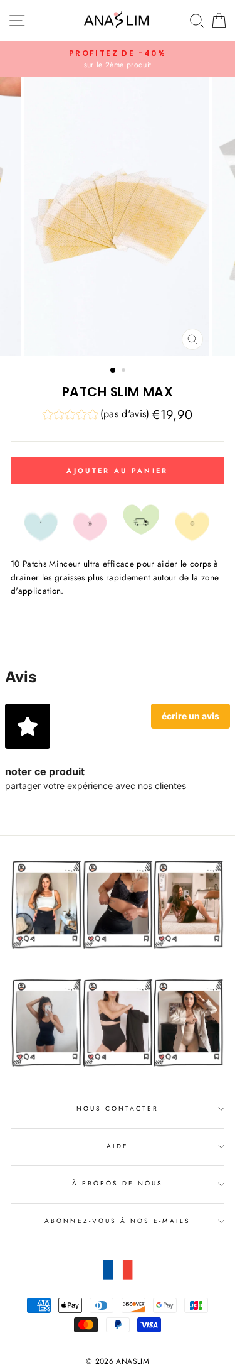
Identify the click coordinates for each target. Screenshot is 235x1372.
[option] (117, 59)
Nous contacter (117, 1108)
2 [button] (125, 371)
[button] (96, 415)
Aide (117, 1146)
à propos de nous (118, 1183)
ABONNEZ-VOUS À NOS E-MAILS (117, 1221)
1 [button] (113, 371)
